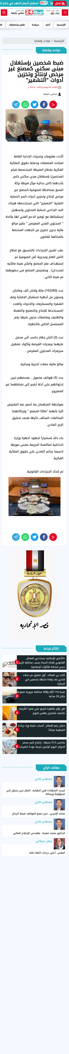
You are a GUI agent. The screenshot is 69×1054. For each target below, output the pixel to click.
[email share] (16, 104)
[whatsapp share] (25, 104)
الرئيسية (61, 25)
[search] (4, 12)
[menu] (65, 12)
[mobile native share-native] (53, 104)
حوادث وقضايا (42, 40)
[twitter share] (34, 104)
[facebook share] (44, 104)
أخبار (48, 25)
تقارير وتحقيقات (17, 25)
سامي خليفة (50, 94)
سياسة (35, 25)
